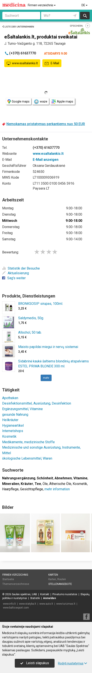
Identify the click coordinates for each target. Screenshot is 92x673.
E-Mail (54, 63)
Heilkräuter (10, 420)
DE (84, 5)
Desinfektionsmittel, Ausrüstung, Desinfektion (36, 403)
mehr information (57, 489)
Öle (45, 484)
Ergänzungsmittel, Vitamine (22, 409)
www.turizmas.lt (65, 603)
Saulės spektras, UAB (24, 594)
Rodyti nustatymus (70, 663)
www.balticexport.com (16, 607)
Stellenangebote (60, 584)
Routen (61, 579)
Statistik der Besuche (24, 268)
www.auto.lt (46, 603)
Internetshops (12, 431)
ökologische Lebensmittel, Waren (27, 458)
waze (43, 101)
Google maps (21, 101)
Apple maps (65, 101)
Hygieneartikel (13, 425)
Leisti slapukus (37, 663)
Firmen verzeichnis (41, 5)
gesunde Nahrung (15, 414)
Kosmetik (9, 436)
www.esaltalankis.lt (25, 63)
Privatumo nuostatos (64, 594)
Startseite (8, 579)
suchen (84, 15)
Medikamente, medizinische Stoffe (28, 442)
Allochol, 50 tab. (30, 332)
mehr (46, 377)
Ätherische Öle (60, 484)
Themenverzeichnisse (15, 584)
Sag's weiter (16, 278)
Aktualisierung (18, 273)
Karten (53, 574)
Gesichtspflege (31, 489)
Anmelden (49, 598)
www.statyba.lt (27, 603)
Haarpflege (10, 489)
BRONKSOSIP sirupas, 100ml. (40, 304)
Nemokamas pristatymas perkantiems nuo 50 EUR (45, 124)
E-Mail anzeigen (45, 160)
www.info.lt (9, 603)
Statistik (35, 598)
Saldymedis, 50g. (31, 318)
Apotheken (10, 398)
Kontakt (44, 594)
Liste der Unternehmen (19, 26)
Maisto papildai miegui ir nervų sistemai (48, 347)
